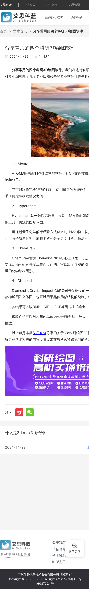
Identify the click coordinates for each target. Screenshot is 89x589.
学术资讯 (20, 31)
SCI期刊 (51, 5)
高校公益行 (55, 17)
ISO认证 (58, 562)
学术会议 (30, 5)
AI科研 (77, 17)
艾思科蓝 (6, 5)
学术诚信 (59, 555)
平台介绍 (59, 549)
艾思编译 (74, 5)
